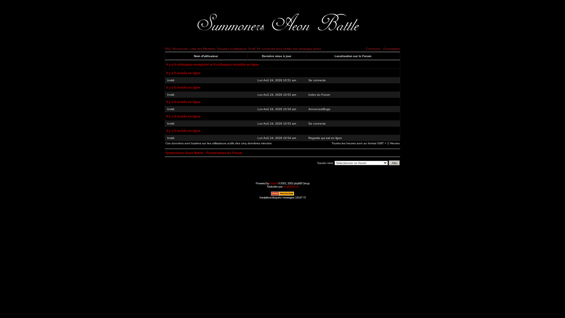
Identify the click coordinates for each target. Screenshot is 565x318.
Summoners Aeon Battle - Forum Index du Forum (203, 153)
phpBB (273, 183)
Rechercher (180, 48)
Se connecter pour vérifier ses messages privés (289, 48)
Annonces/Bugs (319, 109)
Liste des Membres (202, 48)
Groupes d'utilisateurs (232, 48)
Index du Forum (319, 94)
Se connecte (317, 80)
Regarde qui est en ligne (325, 138)
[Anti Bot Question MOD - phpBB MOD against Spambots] (282, 194)
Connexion (373, 48)
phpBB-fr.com (291, 186)
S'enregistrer (391, 48)
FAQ (168, 48)
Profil (251, 48)
